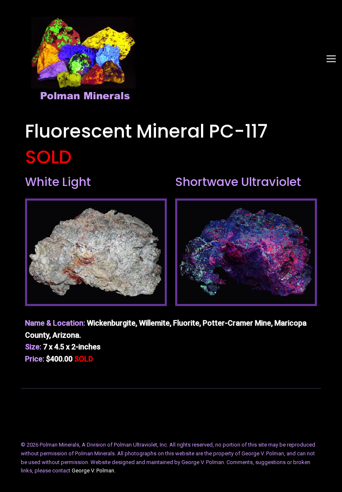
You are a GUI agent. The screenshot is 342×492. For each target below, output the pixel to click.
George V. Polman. (94, 470)
